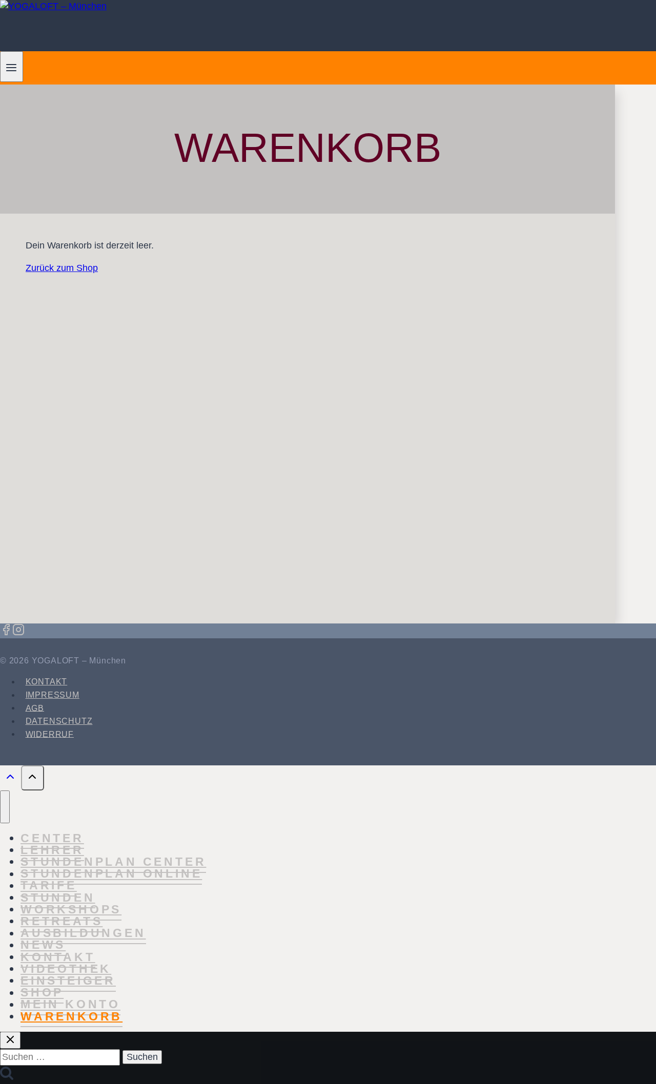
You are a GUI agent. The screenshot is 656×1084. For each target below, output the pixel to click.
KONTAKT (47, 681)
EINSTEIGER (68, 980)
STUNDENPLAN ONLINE (111, 874)
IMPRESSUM (52, 695)
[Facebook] (6, 631)
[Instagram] (18, 631)
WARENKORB (71, 1016)
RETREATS (61, 921)
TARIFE (48, 885)
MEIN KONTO (70, 1004)
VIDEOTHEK (65, 968)
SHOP (42, 992)
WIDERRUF (50, 733)
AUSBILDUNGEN (83, 933)
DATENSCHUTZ (59, 721)
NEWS (43, 945)
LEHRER (52, 850)
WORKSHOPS (70, 909)
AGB (35, 707)
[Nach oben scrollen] (10, 779)
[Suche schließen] (10, 1040)
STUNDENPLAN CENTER (113, 861)
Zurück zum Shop (62, 268)
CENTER (52, 838)
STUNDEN (57, 897)
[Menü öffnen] (11, 66)
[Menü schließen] (5, 806)
